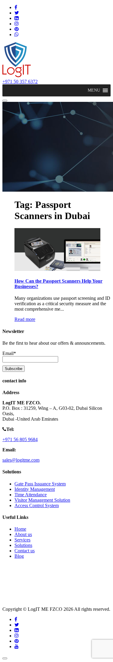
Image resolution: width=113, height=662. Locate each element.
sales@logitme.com (20, 460)
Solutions (23, 545)
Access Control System (36, 505)
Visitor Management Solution (42, 500)
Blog (19, 556)
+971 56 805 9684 (20, 439)
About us (23, 534)
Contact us (24, 550)
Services (22, 539)
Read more (24, 319)
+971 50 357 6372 (20, 81)
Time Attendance (30, 494)
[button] (94, 90)
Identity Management (34, 489)
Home (20, 529)
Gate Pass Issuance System (40, 483)
